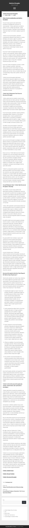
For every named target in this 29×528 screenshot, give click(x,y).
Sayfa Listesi (7, 513)
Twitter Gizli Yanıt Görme (9, 514)
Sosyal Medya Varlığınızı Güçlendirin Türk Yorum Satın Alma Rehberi (14, 492)
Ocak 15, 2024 (7, 15)
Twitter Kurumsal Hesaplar (10, 477)
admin (14, 15)
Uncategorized (8, 482)
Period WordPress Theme (11, 526)
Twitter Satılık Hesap (8, 470)
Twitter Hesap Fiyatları (8, 474)
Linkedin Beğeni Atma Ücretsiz (10, 510)
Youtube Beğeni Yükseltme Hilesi (11, 516)
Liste (5, 511)
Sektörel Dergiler (14, 3)
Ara (3, 500)
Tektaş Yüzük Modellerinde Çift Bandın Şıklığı (13, 487)
